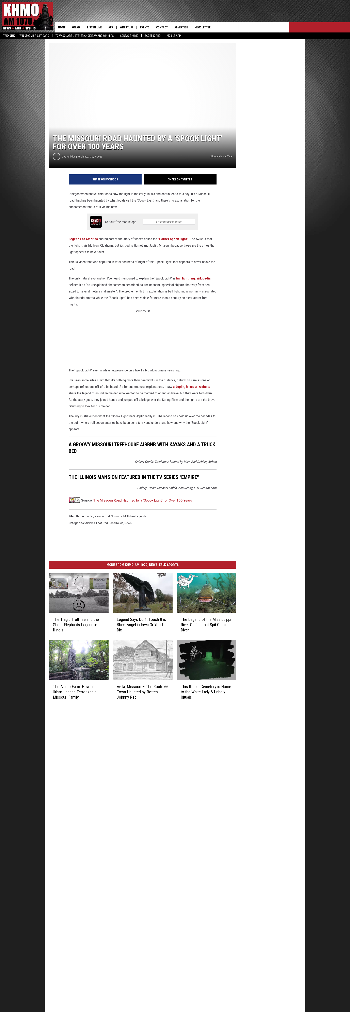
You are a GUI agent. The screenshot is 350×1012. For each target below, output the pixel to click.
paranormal (102, 516)
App (110, 27)
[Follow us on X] (274, 27)
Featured (102, 523)
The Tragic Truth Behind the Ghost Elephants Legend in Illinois (76, 624)
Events (144, 27)
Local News (116, 523)
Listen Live (94, 27)
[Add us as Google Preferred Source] (254, 27)
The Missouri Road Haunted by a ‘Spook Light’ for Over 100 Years (142, 500)
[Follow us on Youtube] (284, 27)
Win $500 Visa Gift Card (34, 35)
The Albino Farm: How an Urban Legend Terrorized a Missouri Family (74, 692)
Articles (90, 523)
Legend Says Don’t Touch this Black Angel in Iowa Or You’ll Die (141, 624)
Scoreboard (153, 35)
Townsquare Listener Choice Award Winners (84, 35)
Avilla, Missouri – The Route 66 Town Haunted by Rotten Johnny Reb (142, 692)
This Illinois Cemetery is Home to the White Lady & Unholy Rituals (206, 692)
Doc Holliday (68, 156)
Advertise (181, 27)
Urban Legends (136, 516)
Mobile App (174, 35)
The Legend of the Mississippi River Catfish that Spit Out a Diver (206, 624)
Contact (162, 27)
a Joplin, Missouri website (191, 387)
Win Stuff (126, 27)
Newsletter (202, 27)
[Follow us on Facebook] (264, 27)
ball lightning (185, 278)
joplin (89, 516)
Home (61, 27)
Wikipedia (203, 278)
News (128, 523)
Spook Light (118, 516)
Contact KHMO (129, 35)
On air (76, 27)
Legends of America (83, 239)
